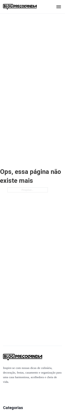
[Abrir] (58, 6)
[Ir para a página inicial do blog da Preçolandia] (20, 7)
